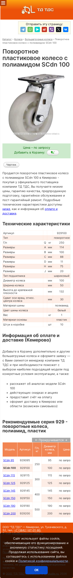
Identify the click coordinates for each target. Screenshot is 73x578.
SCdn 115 (9, 475)
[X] (58, 29)
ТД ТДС (45, 9)
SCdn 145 (9, 490)
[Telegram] (23, 29)
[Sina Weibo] (44, 29)
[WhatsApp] (30, 29)
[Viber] (51, 29)
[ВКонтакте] (66, 29)
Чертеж (11, 164)
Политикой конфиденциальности (43, 561)
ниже (6, 209)
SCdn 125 (9, 483)
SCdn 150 (9, 498)
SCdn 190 (9, 505)
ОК (36, 570)
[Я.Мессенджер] (37, 29)
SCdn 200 (9, 513)
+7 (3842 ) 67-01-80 (27, 530)
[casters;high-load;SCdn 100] (53, 152)
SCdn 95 (8, 460)
